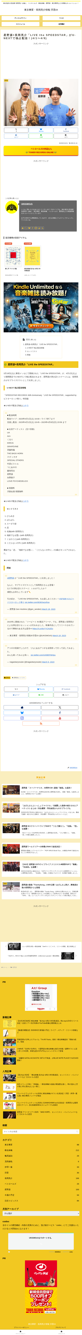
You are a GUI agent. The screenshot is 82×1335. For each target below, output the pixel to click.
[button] (66, 136)
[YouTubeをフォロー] (39, 228)
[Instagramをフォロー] (35, 228)
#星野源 (10, 578)
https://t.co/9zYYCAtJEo (43, 629)
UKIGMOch (27, 204)
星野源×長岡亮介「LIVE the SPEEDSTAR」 (42, 344)
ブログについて (60, 1327)
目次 (28, 339)
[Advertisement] (41, 60)
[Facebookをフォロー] (32, 228)
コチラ (26, 405)
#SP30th (63, 599)
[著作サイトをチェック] (22, 228)
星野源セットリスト (19, 677)
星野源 (8, 677)
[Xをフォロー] (26, 228)
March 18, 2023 (48, 609)
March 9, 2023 (48, 662)
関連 (28, 355)
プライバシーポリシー (21, 1327)
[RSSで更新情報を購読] (42, 228)
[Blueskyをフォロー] (29, 228)
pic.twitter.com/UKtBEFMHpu (43, 655)
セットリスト (32, 351)
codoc (71, 1251)
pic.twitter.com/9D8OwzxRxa (37, 602)
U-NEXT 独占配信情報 (35, 348)
